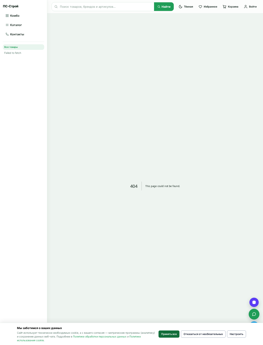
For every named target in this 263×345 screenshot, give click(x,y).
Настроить (236, 333)
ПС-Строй (10, 6)
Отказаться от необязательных (203, 333)
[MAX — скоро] (254, 302)
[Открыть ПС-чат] (254, 314)
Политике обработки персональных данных (99, 336)
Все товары (11, 47)
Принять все (169, 333)
